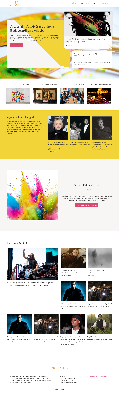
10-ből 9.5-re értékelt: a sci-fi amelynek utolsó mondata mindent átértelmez (99, 273)
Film (88, 3)
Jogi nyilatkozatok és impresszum (97, 376)
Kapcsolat (106, 3)
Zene (81, 3)
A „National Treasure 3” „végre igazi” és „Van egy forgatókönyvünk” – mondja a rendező (100, 306)
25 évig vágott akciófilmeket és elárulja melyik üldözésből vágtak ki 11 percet (73, 306)
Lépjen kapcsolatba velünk (87, 205)
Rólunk (96, 3)
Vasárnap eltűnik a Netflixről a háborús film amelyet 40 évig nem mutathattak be (72, 273)
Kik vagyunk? (16, 45)
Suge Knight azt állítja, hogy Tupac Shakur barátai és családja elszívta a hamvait (80, 145)
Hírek (74, 3)
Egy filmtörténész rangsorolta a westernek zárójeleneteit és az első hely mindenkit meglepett (99, 339)
